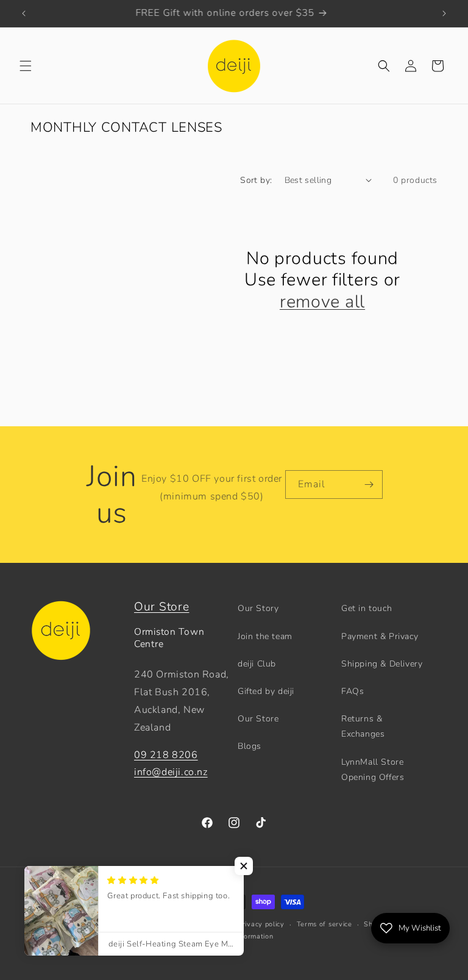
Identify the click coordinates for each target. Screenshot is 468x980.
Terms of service (324, 924)
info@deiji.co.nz (171, 772)
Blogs (249, 746)
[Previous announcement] (23, 13)
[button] (25, 65)
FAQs (352, 691)
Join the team (265, 636)
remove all (322, 302)
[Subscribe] (368, 484)
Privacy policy (261, 924)
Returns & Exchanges (363, 726)
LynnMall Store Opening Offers (372, 769)
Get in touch (366, 608)
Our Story (258, 608)
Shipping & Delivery (381, 664)
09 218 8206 (166, 755)
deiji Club (257, 664)
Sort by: (256, 180)
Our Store (161, 607)
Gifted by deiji (266, 691)
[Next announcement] (444, 13)
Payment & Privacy (379, 636)
